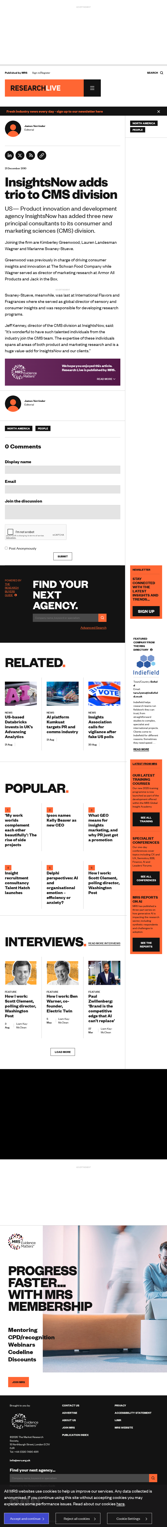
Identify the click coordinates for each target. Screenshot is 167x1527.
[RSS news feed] (30, 158)
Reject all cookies (77, 1518)
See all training (146, 819)
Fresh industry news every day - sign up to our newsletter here (55, 111)
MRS (24, 73)
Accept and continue (25, 1518)
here (120, 1503)
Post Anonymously (22, 548)
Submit (63, 556)
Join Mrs (68, 1427)
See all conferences (146, 878)
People (43, 428)
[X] (19, 158)
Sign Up (146, 611)
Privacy (120, 1405)
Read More (105, 379)
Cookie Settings (128, 1518)
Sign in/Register (41, 73)
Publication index (75, 1435)
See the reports (146, 944)
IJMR (118, 1420)
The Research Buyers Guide (12, 589)
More (104, 943)
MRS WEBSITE (124, 1427)
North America (18, 428)
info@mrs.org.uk (20, 1460)
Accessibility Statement (133, 1413)
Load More (63, 1052)
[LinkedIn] (9, 158)
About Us (69, 1420)
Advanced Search (93, 627)
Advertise (69, 1413)
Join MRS (18, 1382)
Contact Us (70, 1405)
